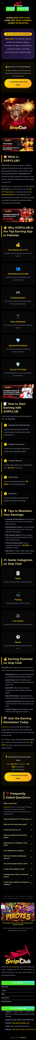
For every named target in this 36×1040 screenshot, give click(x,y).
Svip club (9, 39)
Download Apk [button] (22, 9)
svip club (4, 727)
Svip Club (12, 967)
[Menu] (2, 3)
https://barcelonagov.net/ (20, 1023)
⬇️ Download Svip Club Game (18, 83)
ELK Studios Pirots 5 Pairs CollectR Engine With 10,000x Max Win (18, 923)
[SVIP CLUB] (18, 3)
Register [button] (10, 9)
